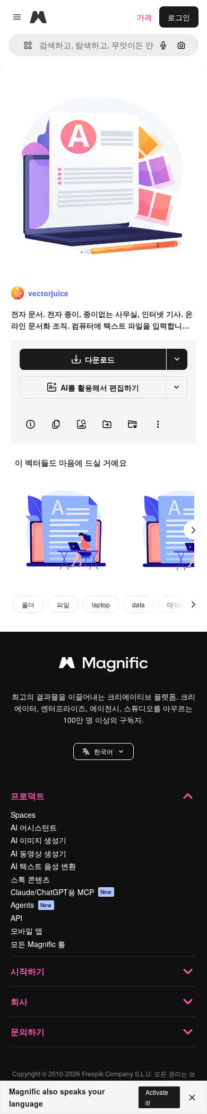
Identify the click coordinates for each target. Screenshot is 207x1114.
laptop (101, 604)
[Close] (192, 1097)
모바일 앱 (26, 930)
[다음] (193, 530)
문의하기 (28, 1031)
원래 (61, 90)
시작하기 (28, 971)
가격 (144, 17)
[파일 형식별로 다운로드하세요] (176, 359)
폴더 (28, 604)
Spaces (23, 814)
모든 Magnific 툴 (38, 944)
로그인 (179, 17)
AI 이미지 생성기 (38, 840)
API (16, 918)
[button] (103, 751)
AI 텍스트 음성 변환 (43, 866)
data (138, 604)
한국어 (103, 751)
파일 (63, 604)
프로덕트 (28, 796)
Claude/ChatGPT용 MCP (61, 892)
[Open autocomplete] (23, 45)
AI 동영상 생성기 (38, 853)
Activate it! (156, 1097)
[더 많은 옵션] (157, 424)
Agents (31, 904)
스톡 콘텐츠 (30, 879)
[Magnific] (103, 665)
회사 (19, 1001)
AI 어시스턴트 (34, 827)
